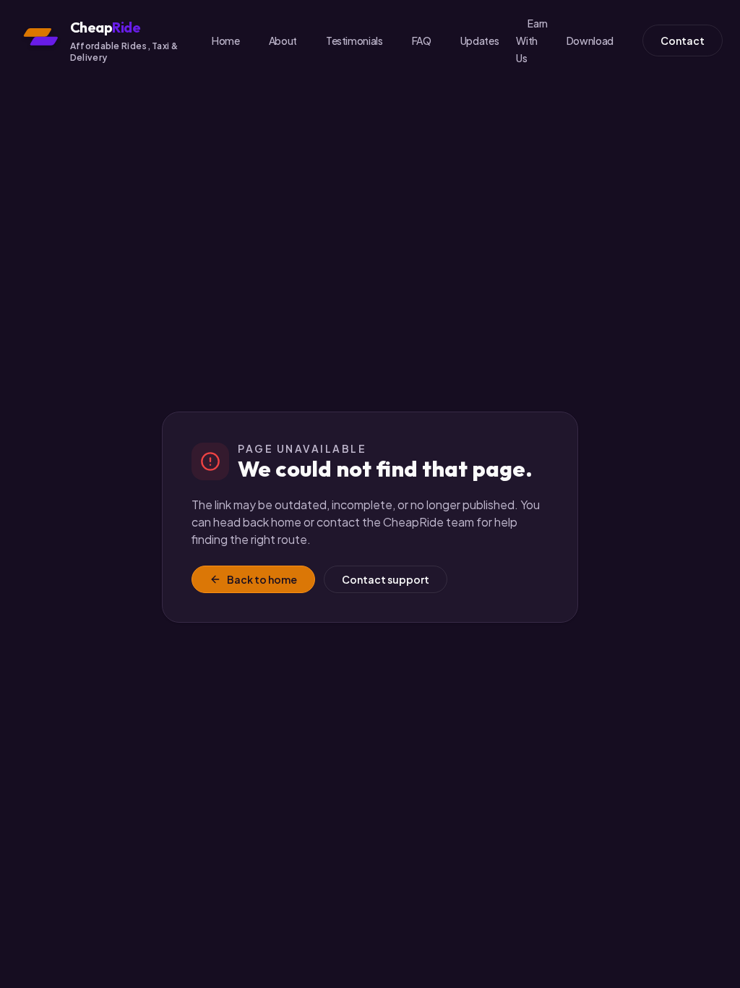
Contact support (385, 579)
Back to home (262, 579)
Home (226, 40)
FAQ (421, 40)
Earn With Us (532, 40)
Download (590, 40)
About (283, 40)
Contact (683, 40)
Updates (479, 40)
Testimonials (354, 40)
